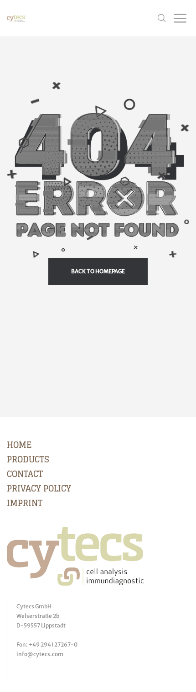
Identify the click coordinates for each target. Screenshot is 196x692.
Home (19, 444)
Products (28, 459)
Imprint (24, 503)
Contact (25, 473)
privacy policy (39, 488)
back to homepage (98, 271)
